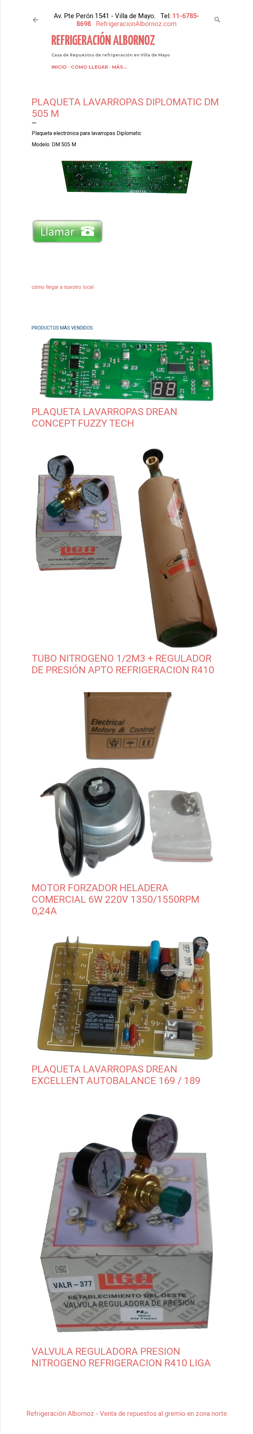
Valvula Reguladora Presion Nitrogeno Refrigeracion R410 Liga (121, 1357)
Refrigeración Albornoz (103, 41)
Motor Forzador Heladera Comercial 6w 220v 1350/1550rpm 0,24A (115, 899)
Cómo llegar (89, 67)
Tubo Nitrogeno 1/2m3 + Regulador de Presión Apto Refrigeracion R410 (123, 664)
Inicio (59, 67)
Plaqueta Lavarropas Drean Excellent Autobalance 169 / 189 (116, 1074)
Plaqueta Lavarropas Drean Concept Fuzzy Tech (104, 417)
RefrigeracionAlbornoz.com (136, 24)
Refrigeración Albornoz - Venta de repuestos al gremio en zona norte (126, 1413)
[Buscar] (217, 18)
